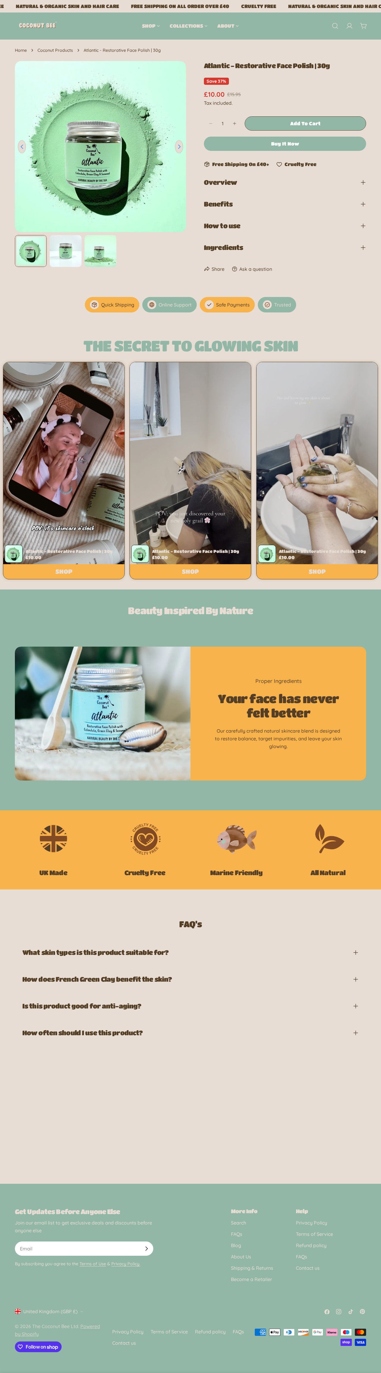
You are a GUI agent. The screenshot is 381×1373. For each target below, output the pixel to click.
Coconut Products (55, 50)
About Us (241, 1257)
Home (21, 50)
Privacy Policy (311, 1223)
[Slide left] (22, 146)
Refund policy (311, 1245)
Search (238, 1223)
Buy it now (285, 143)
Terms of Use (92, 1263)
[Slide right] (179, 146)
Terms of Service (314, 1234)
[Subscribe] (146, 1248)
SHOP (63, 571)
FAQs (236, 1234)
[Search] (335, 26)
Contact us (308, 1268)
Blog (236, 1245)
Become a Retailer (251, 1279)
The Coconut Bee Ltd (55, 1326)
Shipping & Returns (252, 1268)
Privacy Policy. (125, 1263)
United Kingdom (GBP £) (50, 1311)
